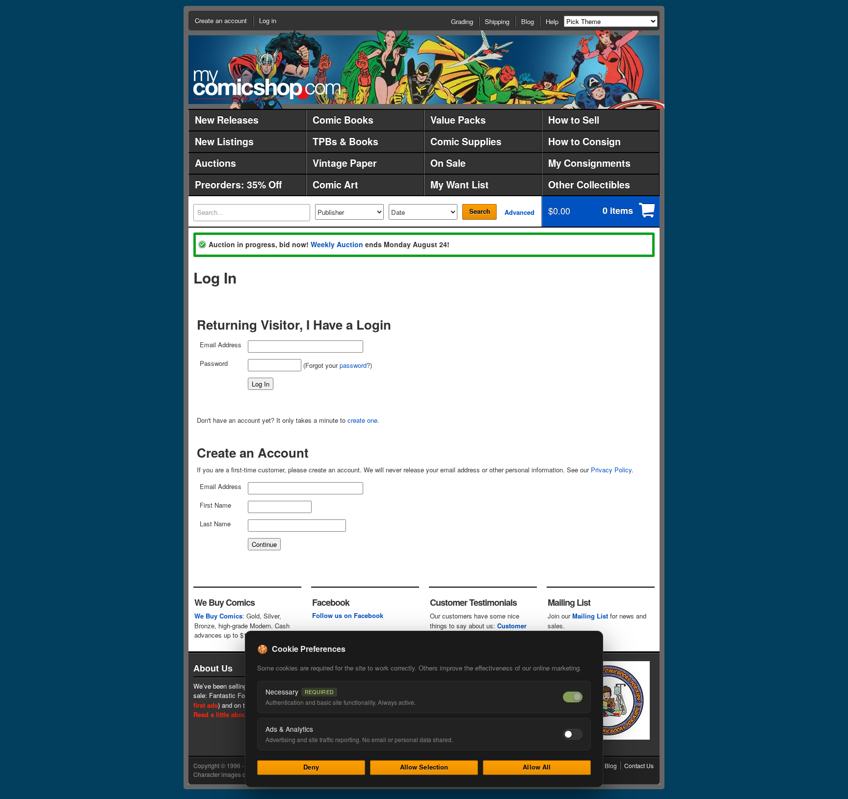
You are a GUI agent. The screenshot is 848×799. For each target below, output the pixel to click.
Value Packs (458, 120)
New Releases (227, 120)
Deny (311, 767)
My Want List (459, 184)
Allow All (537, 767)
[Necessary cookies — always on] (573, 697)
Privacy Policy (611, 469)
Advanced (519, 212)
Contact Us (639, 765)
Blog (527, 21)
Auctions (215, 163)
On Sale (448, 163)
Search (479, 211)
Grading (462, 21)
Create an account (221, 20)
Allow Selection (424, 767)
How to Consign (584, 141)
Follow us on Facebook (347, 615)
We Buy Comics (218, 615)
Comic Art (335, 184)
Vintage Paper (345, 163)
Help (552, 21)
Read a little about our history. (239, 714)
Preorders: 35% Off (238, 184)
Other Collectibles (589, 184)
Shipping (497, 21)
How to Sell (573, 120)
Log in (267, 20)
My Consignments (589, 163)
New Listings (224, 141)
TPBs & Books (345, 141)
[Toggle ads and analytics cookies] (573, 734)
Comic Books (343, 120)
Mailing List (590, 615)
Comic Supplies (466, 141)
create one (362, 420)
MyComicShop (267, 85)
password (353, 365)
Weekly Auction (337, 244)
